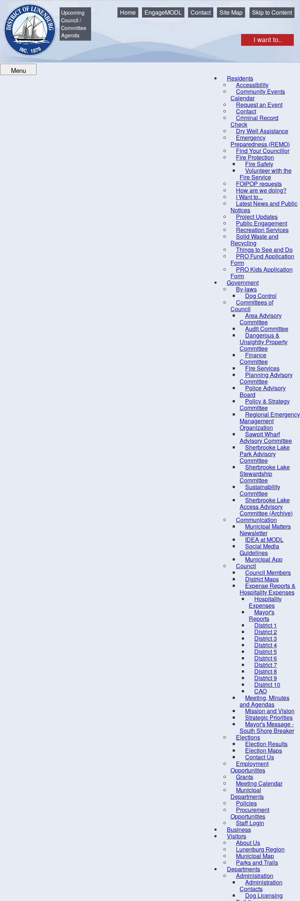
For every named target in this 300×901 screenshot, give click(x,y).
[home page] (24, 24)
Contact (201, 12)
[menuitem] (257, 94)
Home (128, 12)
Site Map (231, 12)
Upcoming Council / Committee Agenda (73, 23)
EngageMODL (163, 12)
